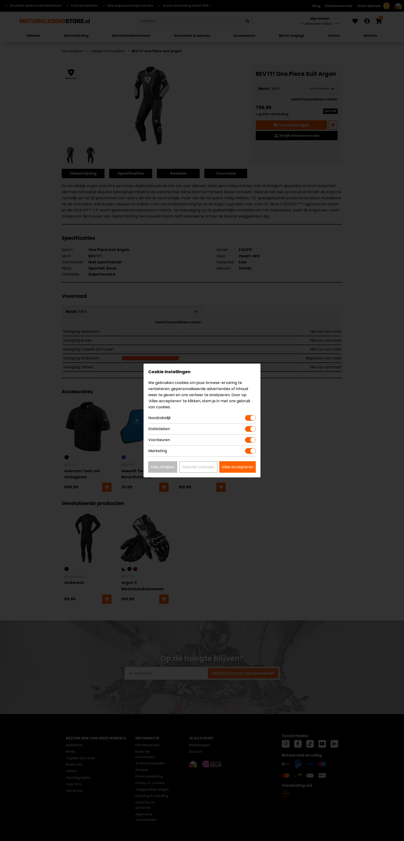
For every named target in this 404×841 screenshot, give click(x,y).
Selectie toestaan (198, 467)
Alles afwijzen (163, 467)
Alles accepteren (237, 467)
